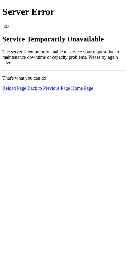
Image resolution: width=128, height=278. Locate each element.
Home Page (82, 88)
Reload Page (14, 88)
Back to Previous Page (48, 88)
